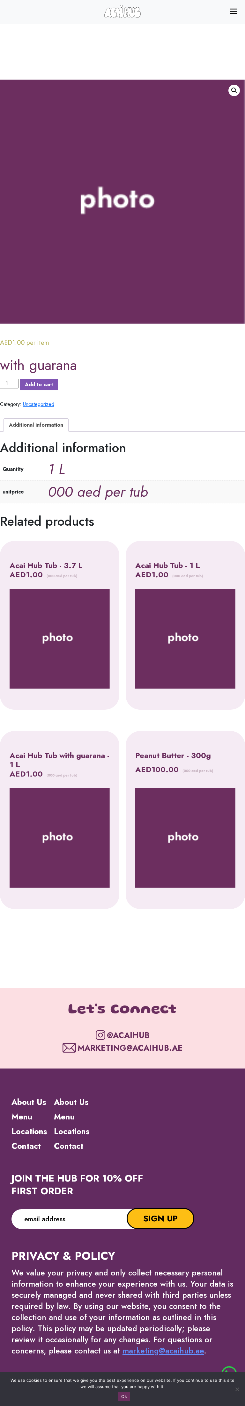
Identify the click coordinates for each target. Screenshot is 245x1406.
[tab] (36, 425)
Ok (124, 1396)
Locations (29, 1131)
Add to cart (39, 384)
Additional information (36, 425)
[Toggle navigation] (235, 11)
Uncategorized (38, 404)
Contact (26, 1146)
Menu (21, 1116)
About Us (28, 1102)
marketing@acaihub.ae (163, 1350)
